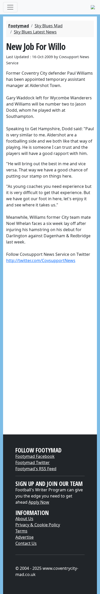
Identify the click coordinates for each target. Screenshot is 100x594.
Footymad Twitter (32, 462)
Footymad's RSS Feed (35, 468)
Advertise (24, 537)
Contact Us (26, 543)
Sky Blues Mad (49, 26)
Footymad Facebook (35, 456)
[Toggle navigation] (10, 7)
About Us (24, 518)
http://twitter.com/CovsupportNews (40, 260)
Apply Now (38, 502)
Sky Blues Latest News (35, 32)
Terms (21, 531)
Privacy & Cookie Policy (37, 525)
